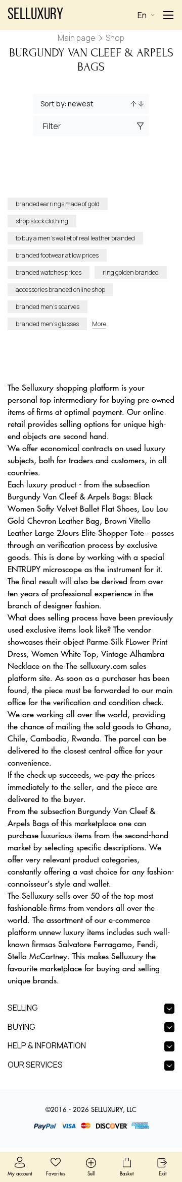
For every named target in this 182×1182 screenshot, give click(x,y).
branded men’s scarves (47, 306)
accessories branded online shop (60, 289)
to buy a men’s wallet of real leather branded (75, 238)
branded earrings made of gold (58, 204)
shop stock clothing (42, 221)
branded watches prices (48, 272)
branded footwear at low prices (57, 255)
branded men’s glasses (47, 324)
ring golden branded (131, 272)
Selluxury (35, 15)
